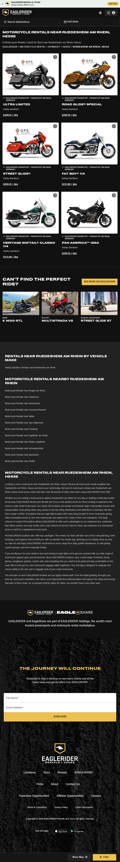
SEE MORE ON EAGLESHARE (99, 282)
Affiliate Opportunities (70, 796)
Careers (96, 796)
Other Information (84, 808)
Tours (46, 772)
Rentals (62, 772)
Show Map (78, 857)
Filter (106, 857)
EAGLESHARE (84, 772)
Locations (30, 772)
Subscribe (60, 717)
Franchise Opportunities (34, 796)
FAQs (39, 784)
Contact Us (73, 784)
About (54, 784)
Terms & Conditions (37, 808)
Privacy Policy (61, 808)
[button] (30, 85)
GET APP (113, 4)
